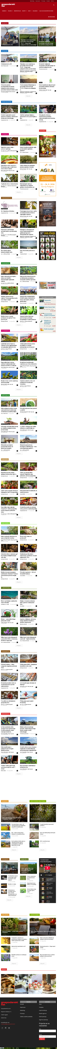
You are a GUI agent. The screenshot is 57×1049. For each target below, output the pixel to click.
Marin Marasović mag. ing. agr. (8, 170)
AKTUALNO (4, 51)
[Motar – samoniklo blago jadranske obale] (9, 613)
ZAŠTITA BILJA (5, 395)
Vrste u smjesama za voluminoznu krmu (31, 878)
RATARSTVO (5, 801)
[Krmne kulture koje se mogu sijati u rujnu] (23, 891)
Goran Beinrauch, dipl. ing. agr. (8, 367)
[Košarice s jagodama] (35, 984)
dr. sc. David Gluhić (24, 152)
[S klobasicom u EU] (10, 36)
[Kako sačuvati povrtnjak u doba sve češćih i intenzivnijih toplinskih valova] (9, 270)
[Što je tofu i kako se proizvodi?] (28, 530)
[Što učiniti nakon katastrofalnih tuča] (9, 244)
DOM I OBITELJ (5, 523)
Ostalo (2, 61)
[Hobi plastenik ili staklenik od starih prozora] (28, 485)
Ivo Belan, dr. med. (5, 604)
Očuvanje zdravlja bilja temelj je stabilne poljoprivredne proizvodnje (9, 428)
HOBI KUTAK (5, 459)
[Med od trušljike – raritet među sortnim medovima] (14, 927)
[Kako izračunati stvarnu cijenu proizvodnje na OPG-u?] (43, 927)
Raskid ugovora (42, 1013)
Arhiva (52, 1)
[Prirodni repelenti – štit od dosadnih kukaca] (28, 566)
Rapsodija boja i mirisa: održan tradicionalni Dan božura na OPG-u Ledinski (8, 364)
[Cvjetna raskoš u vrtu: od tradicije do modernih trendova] (28, 375)
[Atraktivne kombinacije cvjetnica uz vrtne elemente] (28, 356)
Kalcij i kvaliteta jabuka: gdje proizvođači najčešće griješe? (28, 149)
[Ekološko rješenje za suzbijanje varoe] (5, 957)
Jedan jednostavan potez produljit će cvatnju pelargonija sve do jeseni (27, 345)
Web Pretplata (17, 10)
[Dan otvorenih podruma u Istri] (28, 244)
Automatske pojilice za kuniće (49, 314)
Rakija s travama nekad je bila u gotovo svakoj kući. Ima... (27, 602)
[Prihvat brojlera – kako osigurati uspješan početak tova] (9, 658)
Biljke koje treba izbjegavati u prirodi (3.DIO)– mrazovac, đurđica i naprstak (9, 639)
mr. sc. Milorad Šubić (5, 254)
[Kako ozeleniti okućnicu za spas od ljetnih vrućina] (9, 530)
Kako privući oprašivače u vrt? (19, 946)
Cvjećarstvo (22, 341)
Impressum (38, 1)
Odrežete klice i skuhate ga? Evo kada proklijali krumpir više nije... (9, 555)
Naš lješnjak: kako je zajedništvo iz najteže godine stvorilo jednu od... (27, 185)
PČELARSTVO (5, 914)
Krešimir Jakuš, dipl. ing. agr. (45, 90)
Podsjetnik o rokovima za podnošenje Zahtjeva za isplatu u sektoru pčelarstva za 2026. (19, 939)
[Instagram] (5, 1028)
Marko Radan (24, 872)
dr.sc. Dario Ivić (4, 413)
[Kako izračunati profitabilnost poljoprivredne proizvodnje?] (34, 940)
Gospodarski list (4, 120)
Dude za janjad (49, 329)
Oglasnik (35, 10)
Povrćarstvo (22, 112)
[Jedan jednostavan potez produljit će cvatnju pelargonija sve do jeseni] (28, 338)
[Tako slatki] (49, 984)
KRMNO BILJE (24, 859)
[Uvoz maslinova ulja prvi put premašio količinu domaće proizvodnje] (47, 79)
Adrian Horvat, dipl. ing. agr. (26, 168)
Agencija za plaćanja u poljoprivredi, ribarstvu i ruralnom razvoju (28, 71)
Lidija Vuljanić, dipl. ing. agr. (7, 622)
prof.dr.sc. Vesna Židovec (6, 348)
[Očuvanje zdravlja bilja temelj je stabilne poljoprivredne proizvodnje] (9, 420)
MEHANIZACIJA (5, 713)
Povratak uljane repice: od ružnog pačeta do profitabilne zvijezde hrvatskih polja (18, 825)
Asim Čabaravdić (4, 65)
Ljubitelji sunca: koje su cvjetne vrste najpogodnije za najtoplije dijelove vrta (9, 345)
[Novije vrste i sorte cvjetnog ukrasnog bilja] (9, 375)
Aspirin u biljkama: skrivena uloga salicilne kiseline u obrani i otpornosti (28, 620)
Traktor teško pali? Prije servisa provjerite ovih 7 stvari (8, 767)
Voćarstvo (3, 163)
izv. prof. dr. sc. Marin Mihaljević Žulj (9, 150)
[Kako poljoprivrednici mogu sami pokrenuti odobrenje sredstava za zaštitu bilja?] (9, 402)
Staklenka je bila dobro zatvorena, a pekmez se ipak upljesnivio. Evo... (28, 555)
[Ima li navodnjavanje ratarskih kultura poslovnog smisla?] (14, 813)
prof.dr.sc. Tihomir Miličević (26, 321)
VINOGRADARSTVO (6, 198)
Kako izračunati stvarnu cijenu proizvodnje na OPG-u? (43, 932)
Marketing (32, 1)
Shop (29, 10)
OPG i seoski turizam (45, 841)
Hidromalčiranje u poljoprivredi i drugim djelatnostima (7, 748)
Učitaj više (28, 96)
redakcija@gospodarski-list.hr (8, 1024)
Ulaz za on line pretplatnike (46, 10)
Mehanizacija (3, 744)
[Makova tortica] (21, 984)
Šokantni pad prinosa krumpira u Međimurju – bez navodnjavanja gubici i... (28, 446)
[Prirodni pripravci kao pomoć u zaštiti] (28, 402)
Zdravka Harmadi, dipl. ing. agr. (27, 411)
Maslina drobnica (35, 819)
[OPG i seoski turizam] (34, 844)
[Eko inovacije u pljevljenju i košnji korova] (28, 759)
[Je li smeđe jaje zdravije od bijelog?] (28, 677)
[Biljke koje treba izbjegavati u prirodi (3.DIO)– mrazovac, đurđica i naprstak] (9, 631)
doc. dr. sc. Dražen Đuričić (25, 704)
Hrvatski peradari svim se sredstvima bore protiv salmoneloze (8, 684)
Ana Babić (22, 606)
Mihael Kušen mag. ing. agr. (7, 384)
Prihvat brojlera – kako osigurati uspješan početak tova (9, 666)
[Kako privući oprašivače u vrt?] (5, 949)
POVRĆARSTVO (5, 263)
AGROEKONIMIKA (34, 914)
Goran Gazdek (23, 303)
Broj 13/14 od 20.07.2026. (25, 163)
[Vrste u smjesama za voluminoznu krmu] (23, 878)
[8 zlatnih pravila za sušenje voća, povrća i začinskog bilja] (28, 501)
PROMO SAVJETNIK (6, 101)
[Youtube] (9, 1028)
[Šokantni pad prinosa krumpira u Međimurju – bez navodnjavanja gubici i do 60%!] (28, 439)
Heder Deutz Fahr (49, 307)
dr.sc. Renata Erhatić (5, 642)
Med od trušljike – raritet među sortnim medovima (12, 932)
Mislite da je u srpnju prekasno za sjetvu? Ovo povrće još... (8, 318)
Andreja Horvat (4, 301)
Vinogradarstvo (4, 208)
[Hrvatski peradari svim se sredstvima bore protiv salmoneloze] (9, 677)
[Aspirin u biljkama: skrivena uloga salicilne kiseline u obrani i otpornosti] (28, 613)
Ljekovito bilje (23, 598)
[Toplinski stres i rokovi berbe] (9, 178)
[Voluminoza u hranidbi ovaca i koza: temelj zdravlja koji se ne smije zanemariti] (4, 891)
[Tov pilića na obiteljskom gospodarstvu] (9, 695)
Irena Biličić (22, 494)
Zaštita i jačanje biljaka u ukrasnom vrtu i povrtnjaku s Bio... (28, 116)
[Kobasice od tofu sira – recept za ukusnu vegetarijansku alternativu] (8, 984)
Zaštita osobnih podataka (26, 1016)
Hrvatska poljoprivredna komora (8, 91)
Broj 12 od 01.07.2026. (5, 359)
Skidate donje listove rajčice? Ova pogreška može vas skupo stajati (9, 298)
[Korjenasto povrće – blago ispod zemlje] (34, 949)
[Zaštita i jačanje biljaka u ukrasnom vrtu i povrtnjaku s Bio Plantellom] (28, 109)
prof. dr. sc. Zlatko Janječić (7, 669)
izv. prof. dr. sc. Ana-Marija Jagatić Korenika (8, 235)
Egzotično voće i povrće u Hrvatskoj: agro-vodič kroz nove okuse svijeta (9, 167)
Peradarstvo (3, 661)
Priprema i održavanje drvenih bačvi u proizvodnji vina (9, 231)
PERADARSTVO (5, 651)
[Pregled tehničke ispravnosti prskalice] (34, 827)
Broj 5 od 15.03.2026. (5, 698)
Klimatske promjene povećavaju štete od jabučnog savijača (7, 446)
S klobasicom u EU (6, 64)
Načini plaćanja (42, 1016)
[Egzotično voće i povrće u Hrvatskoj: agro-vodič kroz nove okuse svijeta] (9, 159)
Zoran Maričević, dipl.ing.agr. (7, 752)
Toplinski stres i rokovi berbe (9, 184)
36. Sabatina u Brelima (7, 211)
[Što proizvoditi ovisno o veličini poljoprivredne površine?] (34, 957)
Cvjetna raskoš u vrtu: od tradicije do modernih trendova (27, 382)
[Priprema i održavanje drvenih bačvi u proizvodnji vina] (9, 224)
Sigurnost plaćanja (43, 1019)
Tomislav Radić (23, 254)
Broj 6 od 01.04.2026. (24, 680)
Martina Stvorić (23, 624)
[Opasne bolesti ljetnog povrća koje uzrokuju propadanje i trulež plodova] (28, 310)
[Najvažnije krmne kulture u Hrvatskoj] (23, 885)
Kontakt (48, 1)
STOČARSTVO (5, 859)
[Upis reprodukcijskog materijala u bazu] (34, 835)
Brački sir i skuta (12, 884)
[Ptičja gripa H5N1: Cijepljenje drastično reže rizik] (28, 658)
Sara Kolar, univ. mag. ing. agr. (26, 686)
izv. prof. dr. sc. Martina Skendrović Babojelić (8, 186)
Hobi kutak (3, 470)
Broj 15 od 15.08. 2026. (5, 144)
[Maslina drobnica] (43, 813)
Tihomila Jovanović (43, 69)
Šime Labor (3, 770)
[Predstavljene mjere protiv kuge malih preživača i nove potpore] (4, 877)
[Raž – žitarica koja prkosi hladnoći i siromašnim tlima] (5, 835)
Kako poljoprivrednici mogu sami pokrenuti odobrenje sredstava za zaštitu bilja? (9, 410)
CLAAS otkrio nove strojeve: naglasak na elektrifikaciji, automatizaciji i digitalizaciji (28, 748)
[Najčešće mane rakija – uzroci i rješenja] (9, 141)
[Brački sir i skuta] (4, 885)
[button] (54, 5)
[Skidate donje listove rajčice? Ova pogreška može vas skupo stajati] (9, 290)
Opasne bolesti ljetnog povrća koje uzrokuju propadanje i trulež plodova (28, 318)
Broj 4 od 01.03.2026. (5, 424)
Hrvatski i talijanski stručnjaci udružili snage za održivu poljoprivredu (47, 65)
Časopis (10, 10)
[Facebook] (2, 1028)
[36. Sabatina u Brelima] (9, 205)
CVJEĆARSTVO (5, 330)
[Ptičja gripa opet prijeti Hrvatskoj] (28, 695)
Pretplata (41, 1007)
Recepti (24, 10)
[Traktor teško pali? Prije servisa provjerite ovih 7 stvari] (9, 759)
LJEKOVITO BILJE (6, 587)
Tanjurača (47, 300)
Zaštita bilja (3, 405)
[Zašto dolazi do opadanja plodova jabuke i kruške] (28, 159)
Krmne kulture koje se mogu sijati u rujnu (31, 890)
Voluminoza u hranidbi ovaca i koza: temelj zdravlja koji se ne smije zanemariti (12, 893)
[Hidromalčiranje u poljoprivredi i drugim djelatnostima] (9, 741)
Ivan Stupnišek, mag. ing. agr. (7, 733)
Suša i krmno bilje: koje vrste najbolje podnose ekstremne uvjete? (27, 869)
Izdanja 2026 (22, 504)
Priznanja (43, 1)
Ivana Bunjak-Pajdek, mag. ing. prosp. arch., (28, 366)
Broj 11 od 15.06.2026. (5, 634)
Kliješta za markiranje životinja (47, 322)
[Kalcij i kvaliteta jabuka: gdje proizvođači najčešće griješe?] (28, 141)
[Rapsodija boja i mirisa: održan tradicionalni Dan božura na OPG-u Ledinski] (9, 356)
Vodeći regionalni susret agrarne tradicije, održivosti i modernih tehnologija (9, 116)
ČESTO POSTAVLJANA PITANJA (37, 801)
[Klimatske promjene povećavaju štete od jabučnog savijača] (9, 439)
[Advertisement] (47, 271)
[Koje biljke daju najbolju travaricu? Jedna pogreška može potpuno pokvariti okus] (9, 501)
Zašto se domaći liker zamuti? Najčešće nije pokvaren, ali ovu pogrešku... (28, 474)
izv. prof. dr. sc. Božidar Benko (7, 283)
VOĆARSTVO (5, 134)
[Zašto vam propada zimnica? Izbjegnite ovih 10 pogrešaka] (9, 485)
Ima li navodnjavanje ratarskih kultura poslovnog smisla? (12, 818)
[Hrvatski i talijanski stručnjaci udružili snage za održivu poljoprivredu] (47, 36)
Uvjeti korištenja (43, 1010)
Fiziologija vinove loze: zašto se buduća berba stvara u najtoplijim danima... (28, 212)
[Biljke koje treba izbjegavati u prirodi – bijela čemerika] (28, 631)
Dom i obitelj (22, 533)
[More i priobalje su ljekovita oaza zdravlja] (9, 595)
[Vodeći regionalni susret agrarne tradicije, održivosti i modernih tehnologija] (9, 109)
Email (40, 1034)
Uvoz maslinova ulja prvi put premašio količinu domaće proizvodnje (47, 86)
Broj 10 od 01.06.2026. (24, 359)
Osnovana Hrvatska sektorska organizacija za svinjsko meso (9, 869)
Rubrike (4, 10)
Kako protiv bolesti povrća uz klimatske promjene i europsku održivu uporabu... (28, 278)
